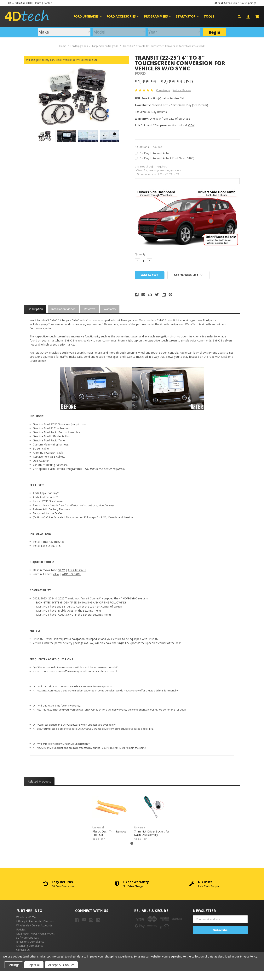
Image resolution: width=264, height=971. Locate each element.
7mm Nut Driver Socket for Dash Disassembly (151, 833)
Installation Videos (63, 309)
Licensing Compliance (29, 945)
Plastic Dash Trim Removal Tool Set (109, 833)
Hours (37, 3)
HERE (150, 728)
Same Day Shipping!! (237, 3)
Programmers (156, 16)
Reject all (33, 965)
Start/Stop (186, 16)
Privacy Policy (248, 956)
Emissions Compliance (30, 941)
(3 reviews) (163, 90)
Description (35, 309)
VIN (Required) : (158, 170)
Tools (209, 16)
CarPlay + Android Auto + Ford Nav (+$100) (167, 158)
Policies (21, 929)
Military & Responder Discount (35, 921)
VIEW (191, 125)
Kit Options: (149, 146)
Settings (14, 965)
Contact (48, 3)
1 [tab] (131, 843)
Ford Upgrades (86, 16)
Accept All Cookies (61, 965)
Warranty (110, 309)
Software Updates (27, 937)
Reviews (89, 309)
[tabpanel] (111, 815)
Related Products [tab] (39, 781)
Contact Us (23, 950)
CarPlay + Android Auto (154, 153)
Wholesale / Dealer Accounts (34, 925)
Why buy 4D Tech (27, 917)
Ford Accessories (121, 16)
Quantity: (140, 254)
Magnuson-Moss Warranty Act (35, 933)
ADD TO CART (77, 570)
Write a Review (182, 90)
